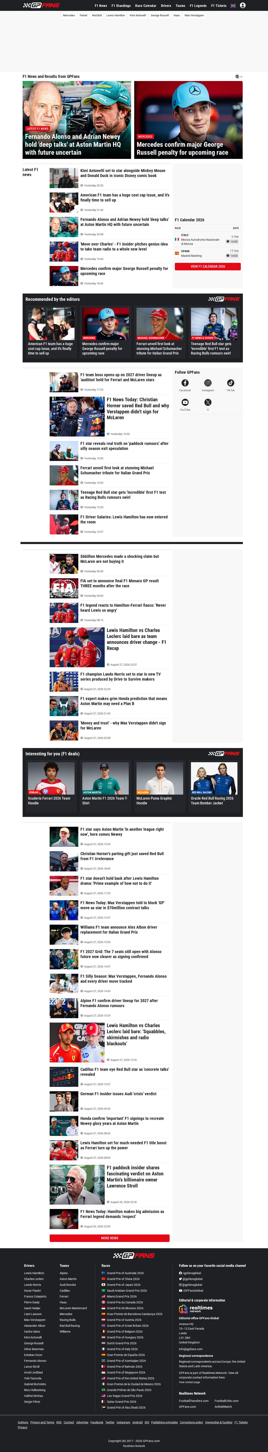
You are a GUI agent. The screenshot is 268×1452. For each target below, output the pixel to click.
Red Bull (97, 15)
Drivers (166, 6)
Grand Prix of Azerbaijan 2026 (126, 1360)
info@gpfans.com (190, 1349)
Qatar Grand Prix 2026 (121, 1401)
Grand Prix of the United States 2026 (130, 1378)
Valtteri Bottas (33, 1396)
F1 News (101, 6)
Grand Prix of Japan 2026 (123, 1284)
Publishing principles (164, 1422)
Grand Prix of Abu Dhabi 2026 (126, 1407)
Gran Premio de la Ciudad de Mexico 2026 (134, 1384)
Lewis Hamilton (116, 15)
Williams (65, 1331)
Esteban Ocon (33, 1355)
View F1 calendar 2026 (208, 266)
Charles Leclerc (34, 1279)
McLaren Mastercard (73, 1308)
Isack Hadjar (32, 1308)
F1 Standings (121, 6)
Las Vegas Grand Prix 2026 (124, 1396)
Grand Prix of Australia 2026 (125, 1273)
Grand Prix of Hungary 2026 (125, 1337)
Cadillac (65, 1290)
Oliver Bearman (34, 1349)
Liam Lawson (33, 1314)
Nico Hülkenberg (34, 1390)
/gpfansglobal (191, 1273)
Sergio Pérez (32, 1401)
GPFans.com (187, 1406)
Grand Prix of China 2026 (123, 1279)
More (109, 1238)
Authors (23, 1422)
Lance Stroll (31, 1366)
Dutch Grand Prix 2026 (122, 1343)
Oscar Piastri (32, 1290)
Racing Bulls (68, 1320)
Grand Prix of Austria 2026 (124, 1320)
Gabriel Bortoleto (35, 1384)
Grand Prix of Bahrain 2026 (124, 1366)
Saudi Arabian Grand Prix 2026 (127, 1290)
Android (137, 1422)
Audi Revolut (68, 1284)
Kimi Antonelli (138, 15)
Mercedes (69, 15)
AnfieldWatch (223, 1406)
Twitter (110, 1422)
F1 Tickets (219, 6)
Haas (177, 15)
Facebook (96, 1422)
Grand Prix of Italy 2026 (122, 1349)
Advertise (82, 1422)
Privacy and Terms (42, 1422)
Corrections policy (191, 1422)
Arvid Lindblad (33, 1372)
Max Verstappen (194, 15)
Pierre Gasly (32, 1302)
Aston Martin (68, 1279)
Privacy (22, 1427)
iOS (147, 1422)
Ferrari (83, 15)
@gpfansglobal (192, 1279)
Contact (69, 1422)
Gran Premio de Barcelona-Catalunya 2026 (134, 1314)
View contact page (189, 1382)
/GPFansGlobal (192, 1290)
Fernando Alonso (35, 1360)
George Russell (160, 15)
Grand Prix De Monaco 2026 (125, 1308)
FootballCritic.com (226, 1401)
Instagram (123, 1422)
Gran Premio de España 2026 (126, 1355)
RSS (59, 1422)
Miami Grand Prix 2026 (122, 1296)
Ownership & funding (218, 1422)
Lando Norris (32, 1284)
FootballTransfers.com (194, 1401)
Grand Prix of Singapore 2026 (126, 1372)
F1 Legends (198, 6)
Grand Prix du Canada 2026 (125, 1302)
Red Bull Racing (70, 1325)
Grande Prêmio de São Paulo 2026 (129, 1390)
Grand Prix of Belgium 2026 (125, 1331)
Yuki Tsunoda (32, 1378)
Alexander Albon (34, 1325)
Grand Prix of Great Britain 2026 (128, 1325)
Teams (180, 6)
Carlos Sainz (32, 1331)
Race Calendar (145, 6)
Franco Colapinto (35, 1296)
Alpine (64, 1273)
